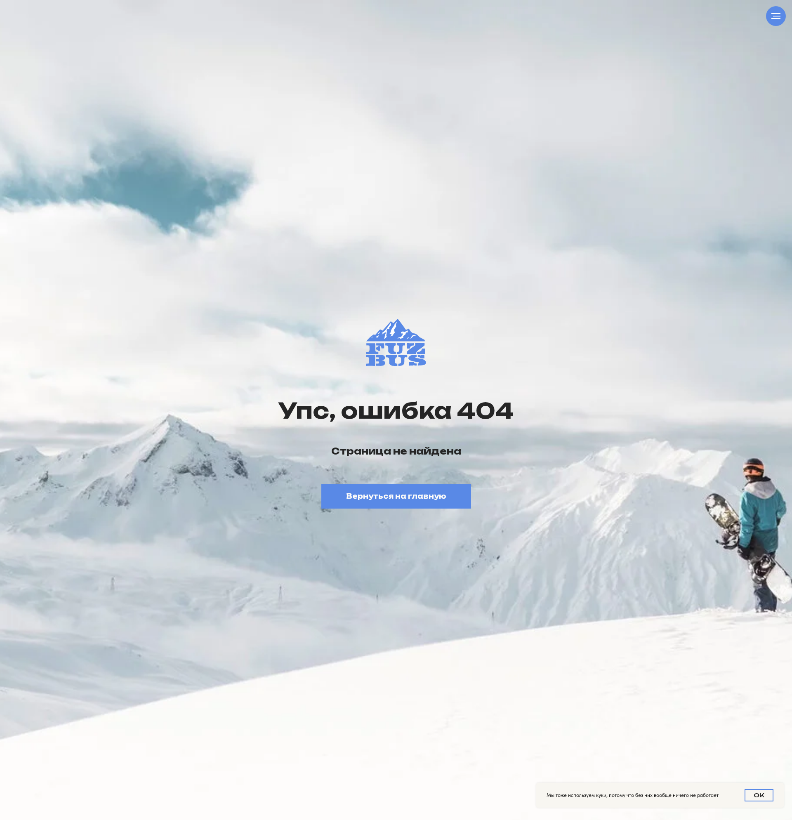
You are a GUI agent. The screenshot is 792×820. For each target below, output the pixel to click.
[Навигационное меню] (775, 16)
